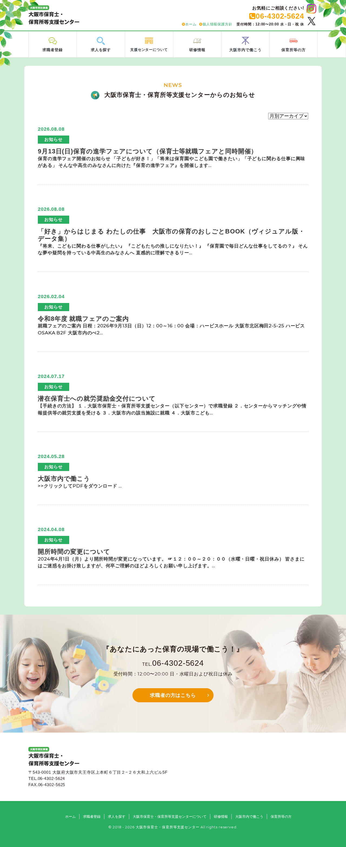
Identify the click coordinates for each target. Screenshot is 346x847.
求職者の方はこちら (173, 695)
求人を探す (116, 817)
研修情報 (221, 817)
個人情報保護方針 (217, 24)
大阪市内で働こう (249, 817)
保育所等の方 (281, 817)
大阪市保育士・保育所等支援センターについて (170, 817)
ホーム (191, 24)
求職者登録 (92, 817)
